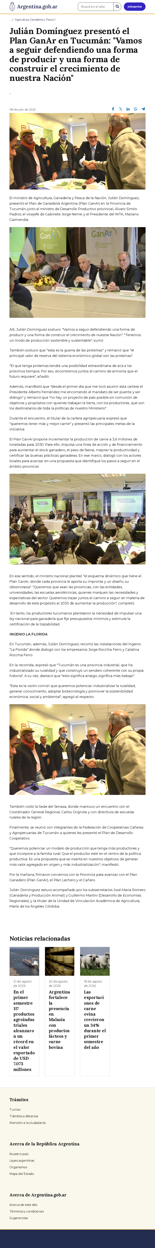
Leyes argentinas (21, 1160)
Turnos (14, 1109)
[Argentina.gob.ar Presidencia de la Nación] (33, 7)
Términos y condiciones (26, 1211)
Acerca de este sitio (23, 1205)
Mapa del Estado (21, 1174)
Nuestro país (18, 1154)
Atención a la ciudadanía (27, 1123)
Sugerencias (18, 1218)
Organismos (18, 1167)
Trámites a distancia (23, 1116)
